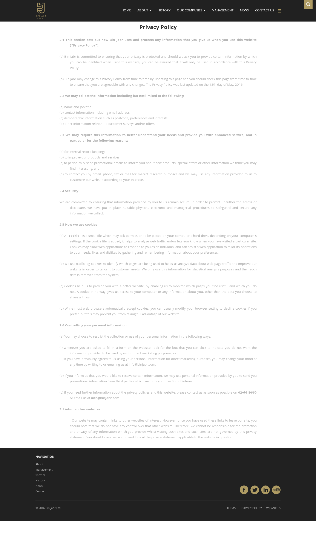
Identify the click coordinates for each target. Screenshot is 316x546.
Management (44, 470)
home (126, 11)
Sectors (40, 475)
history (164, 11)
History (40, 480)
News (244, 11)
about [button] (143, 11)
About (39, 464)
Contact (40, 491)
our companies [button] (190, 11)
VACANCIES (273, 508)
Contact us (264, 11)
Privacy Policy (251, 508)
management (222, 11)
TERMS (231, 508)
